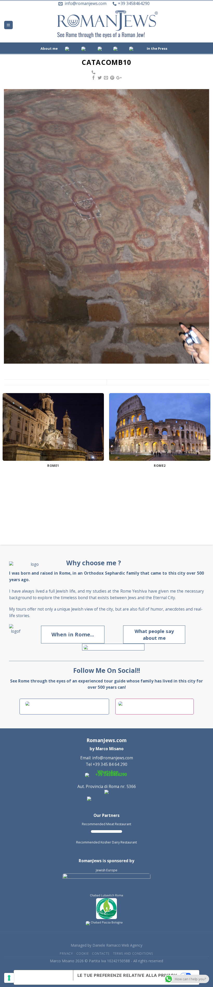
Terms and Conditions (133, 953)
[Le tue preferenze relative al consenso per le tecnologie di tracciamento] (9, 978)
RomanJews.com (106, 740)
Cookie (82, 953)
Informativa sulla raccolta (43, 977)
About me (49, 48)
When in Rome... (72, 634)
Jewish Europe (106, 870)
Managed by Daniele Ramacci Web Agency (106, 945)
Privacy (66, 953)
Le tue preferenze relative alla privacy (127, 975)
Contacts (101, 953)
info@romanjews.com (112, 758)
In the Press (157, 48)
